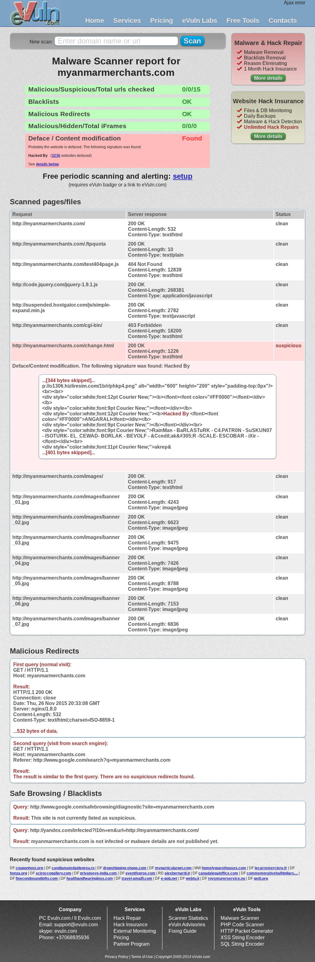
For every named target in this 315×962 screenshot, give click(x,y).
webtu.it (192, 878)
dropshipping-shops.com (124, 868)
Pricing (161, 20)
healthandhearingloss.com (89, 878)
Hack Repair (127, 918)
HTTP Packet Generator (247, 931)
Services (127, 20)
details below (47, 164)
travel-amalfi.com (137, 878)
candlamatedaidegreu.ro (73, 868)
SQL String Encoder (242, 944)
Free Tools (242, 20)
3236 (56, 155)
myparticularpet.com (173, 868)
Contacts (283, 20)
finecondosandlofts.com (37, 878)
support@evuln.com (76, 924)
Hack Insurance (131, 924)
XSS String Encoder (243, 937)
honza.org (18, 873)
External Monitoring (135, 931)
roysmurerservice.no (226, 878)
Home (94, 20)
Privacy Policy (116, 957)
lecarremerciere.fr (271, 868)
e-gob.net (169, 878)
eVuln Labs (199, 20)
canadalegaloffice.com (218, 873)
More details (268, 78)
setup (183, 176)
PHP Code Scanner (242, 924)
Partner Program (132, 944)
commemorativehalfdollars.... (272, 873)
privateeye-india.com (98, 873)
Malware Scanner (240, 918)
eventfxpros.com (140, 873)
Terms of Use (142, 957)
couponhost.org (29, 868)
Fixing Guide (183, 931)
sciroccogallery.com (53, 873)
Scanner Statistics (188, 918)
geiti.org (261, 878)
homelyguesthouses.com (224, 868)
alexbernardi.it (177, 873)
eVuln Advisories (187, 924)
